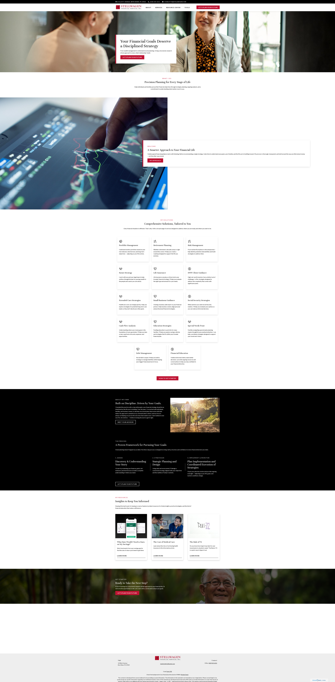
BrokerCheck (184, 674)
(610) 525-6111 (155, 2)
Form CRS (169, 671)
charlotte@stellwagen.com (175, 2)
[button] (148, 7)
